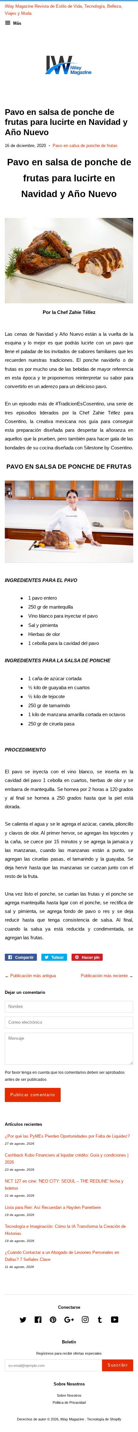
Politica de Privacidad (69, 1402)
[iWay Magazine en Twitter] (23, 1321)
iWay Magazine (72, 1419)
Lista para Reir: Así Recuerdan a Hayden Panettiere (53, 1207)
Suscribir (118, 1365)
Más (16, 23)
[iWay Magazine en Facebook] (38, 1321)
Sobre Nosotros (69, 1395)
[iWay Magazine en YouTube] (114, 1321)
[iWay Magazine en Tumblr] (99, 1321)
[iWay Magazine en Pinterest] (52, 1321)
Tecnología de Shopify (104, 1419)
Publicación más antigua (33, 975)
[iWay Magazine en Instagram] (85, 1321)
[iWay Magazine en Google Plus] (69, 1321)
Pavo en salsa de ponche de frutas (85, 145)
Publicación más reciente (104, 975)
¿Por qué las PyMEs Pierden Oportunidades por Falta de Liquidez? (67, 1136)
